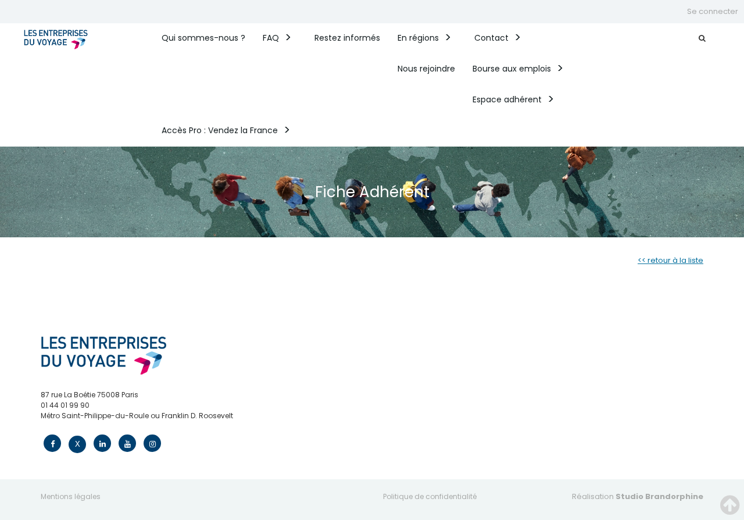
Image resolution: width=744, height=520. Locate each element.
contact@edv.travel (76, 426)
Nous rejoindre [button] (426, 68)
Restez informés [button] (347, 38)
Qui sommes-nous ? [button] (203, 38)
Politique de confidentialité (430, 496)
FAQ (271, 38)
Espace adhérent (507, 99)
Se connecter (712, 11)
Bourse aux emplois (512, 68)
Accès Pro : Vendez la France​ (220, 130)
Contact (491, 38)
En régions (418, 38)
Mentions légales (71, 496)
